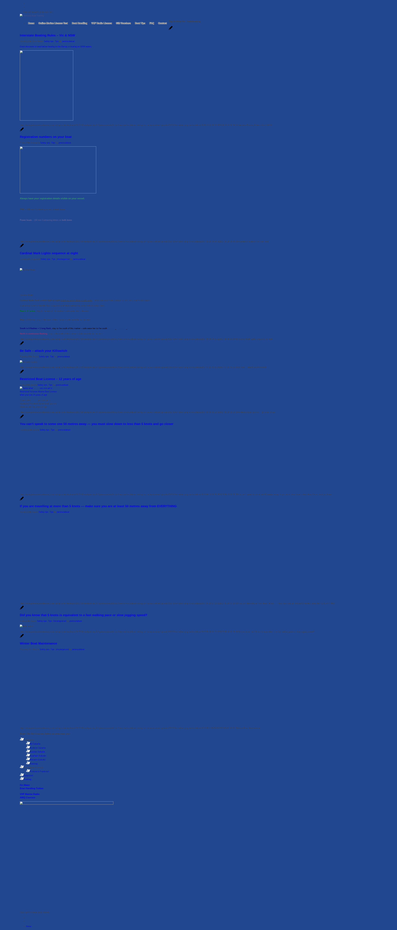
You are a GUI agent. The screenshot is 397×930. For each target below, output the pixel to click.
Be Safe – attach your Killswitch (43, 350)
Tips (57, 41)
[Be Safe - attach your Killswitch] (22, 345)
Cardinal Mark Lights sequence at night (49, 253)
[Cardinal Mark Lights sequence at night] (22, 247)
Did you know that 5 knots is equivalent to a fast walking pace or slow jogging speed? (83, 615)
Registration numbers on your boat (46, 137)
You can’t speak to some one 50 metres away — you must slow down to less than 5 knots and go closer (96, 424)
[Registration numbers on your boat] (22, 131)
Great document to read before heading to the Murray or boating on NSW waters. (56, 46)
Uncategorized (63, 259)
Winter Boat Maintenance (38, 643)
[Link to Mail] (27, 7)
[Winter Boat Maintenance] (22, 637)
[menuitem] (31, 23)
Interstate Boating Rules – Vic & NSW (47, 35)
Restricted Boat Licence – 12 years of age (50, 379)
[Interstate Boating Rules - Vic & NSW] (171, 30)
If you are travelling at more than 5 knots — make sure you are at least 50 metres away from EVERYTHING (98, 506)
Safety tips (49, 41)
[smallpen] (32, 15)
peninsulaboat (68, 41)
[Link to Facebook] (27, 3)
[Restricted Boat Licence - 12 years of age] (22, 373)
